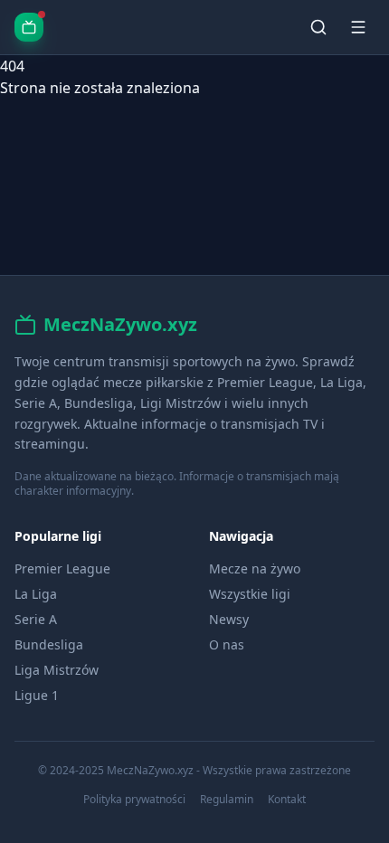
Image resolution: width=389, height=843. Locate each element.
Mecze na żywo (254, 568)
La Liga (35, 593)
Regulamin (226, 799)
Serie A (35, 619)
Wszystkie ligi (249, 593)
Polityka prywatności (134, 799)
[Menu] (358, 27)
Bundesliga (48, 644)
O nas (226, 644)
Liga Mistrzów (56, 669)
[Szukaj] (318, 27)
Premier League (62, 568)
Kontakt (287, 799)
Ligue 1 (36, 695)
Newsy (229, 619)
